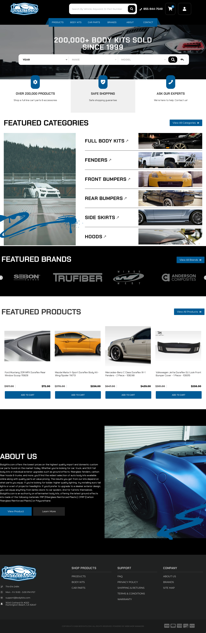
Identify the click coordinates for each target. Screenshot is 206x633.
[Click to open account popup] (184, 9)
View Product (16, 511)
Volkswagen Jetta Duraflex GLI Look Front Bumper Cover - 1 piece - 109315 (178, 374)
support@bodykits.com (18, 598)
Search (172, 59)
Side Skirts (100, 217)
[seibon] (27, 277)
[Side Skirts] (170, 217)
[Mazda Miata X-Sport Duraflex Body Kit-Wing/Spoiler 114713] (78, 346)
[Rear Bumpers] (170, 198)
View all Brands (189, 259)
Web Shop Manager (134, 626)
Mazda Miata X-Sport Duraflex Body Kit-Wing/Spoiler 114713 (77, 374)
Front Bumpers (106, 179)
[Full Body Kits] (170, 141)
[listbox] (44, 59)
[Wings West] (128, 277)
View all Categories (184, 122)
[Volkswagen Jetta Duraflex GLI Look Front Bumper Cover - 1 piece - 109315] (178, 346)
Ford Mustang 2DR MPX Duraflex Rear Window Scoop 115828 (25, 374)
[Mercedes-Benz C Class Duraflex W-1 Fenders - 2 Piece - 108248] (128, 346)
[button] (103, 9)
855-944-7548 (153, 9)
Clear (182, 59)
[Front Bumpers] (170, 179)
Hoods (93, 236)
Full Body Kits (105, 141)
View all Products (188, 311)
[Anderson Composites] (179, 277)
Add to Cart (27, 395)
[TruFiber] (77, 277)
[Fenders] (170, 160)
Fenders (96, 160)
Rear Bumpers (104, 198)
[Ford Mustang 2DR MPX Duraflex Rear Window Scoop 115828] (27, 346)
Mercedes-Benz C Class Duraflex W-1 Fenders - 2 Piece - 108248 (125, 374)
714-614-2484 (12, 586)
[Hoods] (170, 237)
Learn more (49, 511)
